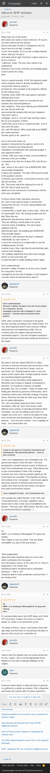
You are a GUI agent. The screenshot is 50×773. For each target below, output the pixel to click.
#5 (48, 526)
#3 (48, 358)
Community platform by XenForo (22, 771)
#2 (48, 294)
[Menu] (4, 3)
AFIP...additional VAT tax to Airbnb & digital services (24, 749)
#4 (48, 440)
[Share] (44, 32)
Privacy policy (22, 765)
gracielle (6, 16)
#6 (48, 594)
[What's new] (41, 3)
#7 (48, 650)
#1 (48, 32)
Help (32, 765)
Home (38, 765)
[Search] (46, 3)
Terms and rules (8, 765)
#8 (48, 681)
